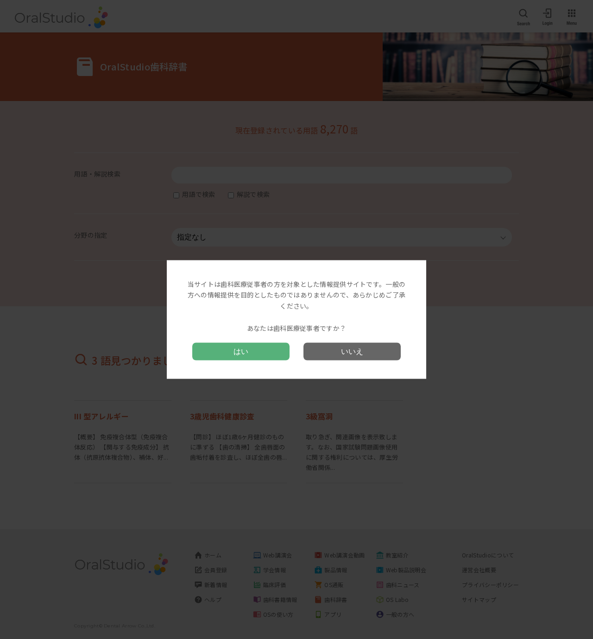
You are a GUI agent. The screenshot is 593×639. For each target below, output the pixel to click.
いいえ (352, 351)
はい (240, 351)
